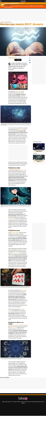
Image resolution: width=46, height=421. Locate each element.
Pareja (15, 401)
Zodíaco (22, 3)
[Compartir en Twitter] (30, 58)
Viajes (42, 401)
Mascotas (38, 401)
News (3, 401)
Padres (18, 401)
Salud (29, 401)
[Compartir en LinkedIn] (30, 62)
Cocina (22, 401)
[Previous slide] (34, 148)
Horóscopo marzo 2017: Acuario (31, 2)
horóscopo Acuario (15, 232)
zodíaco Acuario (18, 91)
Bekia (11, 3)
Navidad (23, 403)
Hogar (25, 401)
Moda (6, 401)
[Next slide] (43, 148)
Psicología (33, 401)
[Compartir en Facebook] (30, 60)
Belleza (10, 401)
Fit (12, 401)
